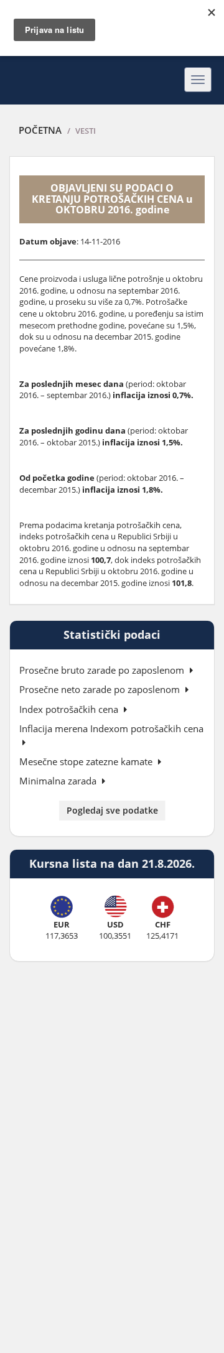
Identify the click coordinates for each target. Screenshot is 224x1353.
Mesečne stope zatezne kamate (87, 761)
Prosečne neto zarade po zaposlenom (100, 689)
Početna (40, 130)
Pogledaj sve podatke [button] (112, 810)
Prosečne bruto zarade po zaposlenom (103, 670)
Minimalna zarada (59, 780)
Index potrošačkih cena (70, 709)
